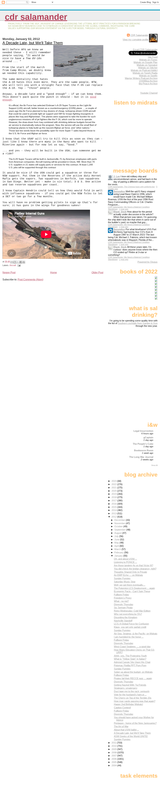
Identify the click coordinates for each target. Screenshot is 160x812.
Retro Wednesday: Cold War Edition (132, 610)
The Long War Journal (141, 457)
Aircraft (13, 265)
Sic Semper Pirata (123, 607)
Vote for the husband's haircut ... (130, 694)
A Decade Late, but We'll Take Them (32, 43)
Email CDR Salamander (145, 49)
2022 (114, 484)
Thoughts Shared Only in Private (130, 572)
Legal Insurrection (143, 431)
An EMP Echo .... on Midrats (128, 575)
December (120, 520)
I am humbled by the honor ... (129, 637)
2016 (114, 503)
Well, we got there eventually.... (129, 585)
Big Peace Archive (148, 83)
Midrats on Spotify (148, 75)
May (117, 542)
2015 (114, 507)
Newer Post (8, 272)
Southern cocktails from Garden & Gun (138, 323)
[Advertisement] (138, 351)
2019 (114, 494)
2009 (114, 749)
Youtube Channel (149, 93)
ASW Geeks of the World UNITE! (131, 736)
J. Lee (116, 176)
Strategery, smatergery (125, 688)
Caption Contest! (122, 707)
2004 (114, 765)
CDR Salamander (36, 17)
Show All (154, 465)
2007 (114, 755)
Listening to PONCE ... (125, 562)
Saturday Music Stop (124, 581)
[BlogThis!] (14, 262)
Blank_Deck (119, 211)
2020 (114, 490)
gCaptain (148, 437)
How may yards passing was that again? (134, 701)
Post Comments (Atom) (30, 279)
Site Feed (153, 57)
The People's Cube (143, 444)
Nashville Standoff (123, 620)
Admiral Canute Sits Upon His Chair (132, 662)
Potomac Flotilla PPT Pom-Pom (130, 665)
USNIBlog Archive (148, 81)
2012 (114, 516)
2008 (114, 752)
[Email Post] (18, 265)
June (117, 539)
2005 (114, 762)
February (119, 552)
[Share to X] (17, 262)
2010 (114, 746)
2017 (114, 500)
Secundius (119, 191)
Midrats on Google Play (146, 62)
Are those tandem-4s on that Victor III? (133, 565)
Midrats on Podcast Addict (144, 70)
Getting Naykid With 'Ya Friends (130, 685)
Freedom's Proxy (123, 598)
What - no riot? (121, 601)
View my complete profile (135, 39)
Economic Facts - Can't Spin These (132, 591)
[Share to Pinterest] (23, 262)
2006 (114, 759)
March (118, 549)
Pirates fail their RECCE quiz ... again (133, 678)
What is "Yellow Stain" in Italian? (130, 659)
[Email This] (11, 262)
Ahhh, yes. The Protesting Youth (130, 655)
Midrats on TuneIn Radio (145, 73)
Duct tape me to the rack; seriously (132, 691)
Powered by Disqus (148, 262)
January (118, 555)
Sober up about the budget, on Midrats (133, 672)
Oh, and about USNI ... (125, 559)
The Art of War (121, 726)
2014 (114, 510)
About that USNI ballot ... (126, 729)
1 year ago (123, 209)
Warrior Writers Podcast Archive (141, 78)
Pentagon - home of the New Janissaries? (135, 723)
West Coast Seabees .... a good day (132, 646)
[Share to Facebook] (20, 262)
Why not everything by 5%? (128, 614)
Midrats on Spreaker (147, 65)
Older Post (97, 272)
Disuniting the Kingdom (125, 617)
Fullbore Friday (121, 594)
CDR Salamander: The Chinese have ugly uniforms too (131, 187)
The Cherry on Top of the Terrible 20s (132, 698)
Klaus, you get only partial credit (130, 627)
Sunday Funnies (122, 578)
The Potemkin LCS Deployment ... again (134, 588)
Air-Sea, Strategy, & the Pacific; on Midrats (135, 633)
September (120, 529)
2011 (114, 742)
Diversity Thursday (123, 604)
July (116, 536)
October (118, 526)
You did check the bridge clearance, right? (135, 568)
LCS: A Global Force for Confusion (131, 623)
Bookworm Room (143, 450)
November (120, 523)
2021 (114, 487)
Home (53, 272)
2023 (114, 481)
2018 (114, 497)
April (117, 546)
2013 (114, 513)
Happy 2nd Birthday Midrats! (128, 704)
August (118, 533)
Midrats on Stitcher (148, 67)
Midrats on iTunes (148, 59)
